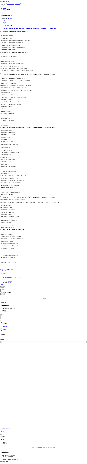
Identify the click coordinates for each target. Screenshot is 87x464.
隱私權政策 (50, 447)
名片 (4, 23)
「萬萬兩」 (22, 63)
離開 (7, 461)
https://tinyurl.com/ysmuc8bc (10, 262)
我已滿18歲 (3, 461)
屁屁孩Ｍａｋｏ (3, 270)
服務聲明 (54, 447)
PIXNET (34, 447)
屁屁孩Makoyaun (7, 428)
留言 (14, 277)
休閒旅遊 (10, 18)
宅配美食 (10, 282)
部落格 (4, 22)
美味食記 (10, 281)
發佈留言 (2, 294)
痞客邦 (11, 277)
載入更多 (2, 286)
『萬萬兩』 (10, 49)
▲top (1, 284)
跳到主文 (2, 12)
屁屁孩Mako (5, 9)
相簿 (4, 20)
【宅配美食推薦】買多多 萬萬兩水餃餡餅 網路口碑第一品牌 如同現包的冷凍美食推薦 (29, 28)
